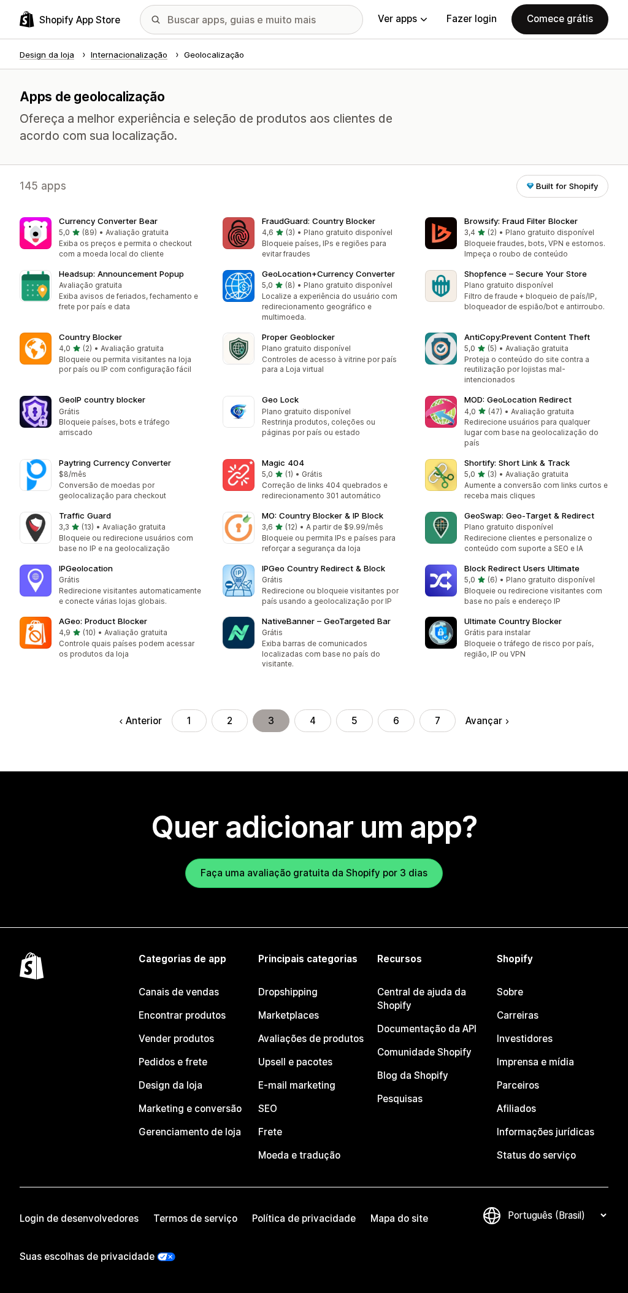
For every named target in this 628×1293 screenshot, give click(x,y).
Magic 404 (283, 463)
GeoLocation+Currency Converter (328, 274)
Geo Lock (280, 399)
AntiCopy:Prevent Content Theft (527, 337)
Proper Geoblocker (298, 337)
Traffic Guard (85, 515)
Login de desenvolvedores (79, 1218)
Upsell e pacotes (295, 1062)
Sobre (510, 992)
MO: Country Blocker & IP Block (322, 515)
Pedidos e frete (173, 1062)
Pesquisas (400, 1099)
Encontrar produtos (182, 1015)
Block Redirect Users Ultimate (522, 568)
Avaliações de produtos (311, 1038)
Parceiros (518, 1085)
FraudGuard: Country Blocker (318, 221)
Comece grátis (560, 19)
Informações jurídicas (545, 1132)
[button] (111, 238)
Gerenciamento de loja (190, 1132)
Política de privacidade (304, 1218)
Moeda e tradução (299, 1155)
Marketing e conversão (190, 1108)
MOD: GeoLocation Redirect (518, 399)
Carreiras (517, 1015)
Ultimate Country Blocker (513, 621)
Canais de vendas (179, 992)
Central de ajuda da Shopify (421, 998)
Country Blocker (90, 337)
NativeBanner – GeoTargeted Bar (326, 621)
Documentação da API (427, 1029)
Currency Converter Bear (108, 221)
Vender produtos (176, 1038)
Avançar (483, 721)
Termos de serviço (195, 1218)
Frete (270, 1132)
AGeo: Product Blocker (103, 621)
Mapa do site (399, 1218)
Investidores (525, 1038)
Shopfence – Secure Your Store (525, 274)
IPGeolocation (86, 568)
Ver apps (397, 19)
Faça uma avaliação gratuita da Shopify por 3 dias (314, 873)
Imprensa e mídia (535, 1062)
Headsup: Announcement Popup (121, 274)
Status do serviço (536, 1155)
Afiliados (516, 1108)
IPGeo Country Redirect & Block (323, 568)
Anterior (144, 721)
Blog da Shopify (412, 1075)
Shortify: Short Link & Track (517, 463)
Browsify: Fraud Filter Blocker (521, 221)
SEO (267, 1108)
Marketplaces (288, 1015)
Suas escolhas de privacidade (87, 1256)
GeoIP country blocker (102, 399)
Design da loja (170, 1085)
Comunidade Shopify (424, 1052)
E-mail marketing (296, 1085)
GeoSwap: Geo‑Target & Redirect (529, 515)
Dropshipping (288, 992)
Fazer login (471, 19)
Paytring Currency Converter (115, 463)
